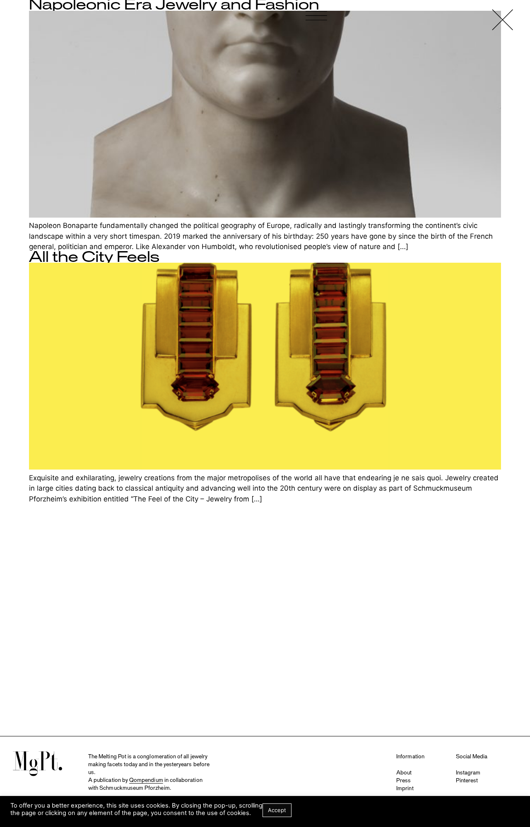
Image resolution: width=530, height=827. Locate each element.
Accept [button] (277, 810)
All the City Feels (94, 257)
